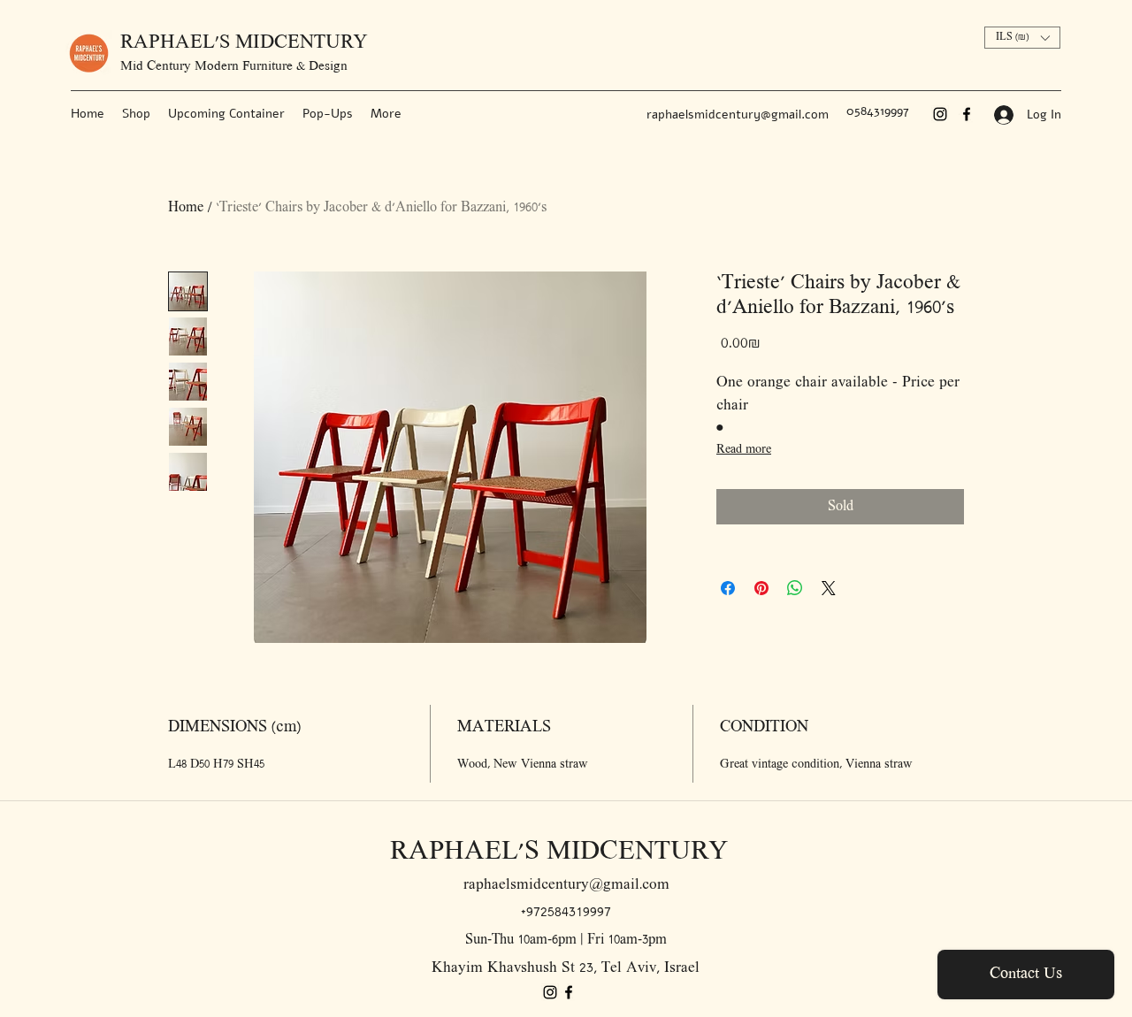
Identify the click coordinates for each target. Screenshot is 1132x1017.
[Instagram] (940, 114)
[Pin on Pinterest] (761, 588)
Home (185, 208)
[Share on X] (828, 588)
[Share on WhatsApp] (795, 588)
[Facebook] (966, 114)
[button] (1022, 38)
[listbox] (1022, 38)
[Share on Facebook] (727, 588)
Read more (743, 449)
